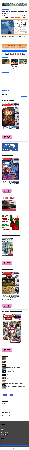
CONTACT (27, 448)
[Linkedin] (8, 17)
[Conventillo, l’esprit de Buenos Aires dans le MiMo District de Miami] (4, 384)
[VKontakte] (15, 17)
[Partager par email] (22, 17)
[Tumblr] (10, 17)
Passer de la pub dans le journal (4, 432)
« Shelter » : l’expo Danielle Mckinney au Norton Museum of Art (5, 65)
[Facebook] (5, 17)
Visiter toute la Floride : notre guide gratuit (6, 408)
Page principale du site (3, 426)
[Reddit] (13, 17)
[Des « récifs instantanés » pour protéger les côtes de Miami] (23, 61)
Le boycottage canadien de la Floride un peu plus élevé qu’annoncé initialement (15, 386)
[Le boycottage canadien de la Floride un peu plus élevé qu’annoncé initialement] (4, 387)
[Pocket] (19, 17)
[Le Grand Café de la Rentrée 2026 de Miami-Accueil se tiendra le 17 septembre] (4, 362)
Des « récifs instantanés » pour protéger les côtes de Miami (13, 367)
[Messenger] (20, 17)
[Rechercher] (3, 1)
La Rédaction (4, 15)
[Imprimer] (24, 17)
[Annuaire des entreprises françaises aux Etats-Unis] (14, 4)
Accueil (19, 448)
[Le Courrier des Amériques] (7, 1)
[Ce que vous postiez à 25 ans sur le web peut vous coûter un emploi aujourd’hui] (4, 375)
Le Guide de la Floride (23, 448)
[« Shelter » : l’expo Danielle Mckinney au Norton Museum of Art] (6, 61)
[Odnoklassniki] (17, 17)
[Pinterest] (12, 17)
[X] (7, 17)
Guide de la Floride (3, 429)
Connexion (14, 445)
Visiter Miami (3, 403)
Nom (2, 82)
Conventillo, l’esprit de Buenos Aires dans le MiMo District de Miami (14, 383)
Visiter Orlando (3, 404)
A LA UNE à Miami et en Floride (5, 9)
